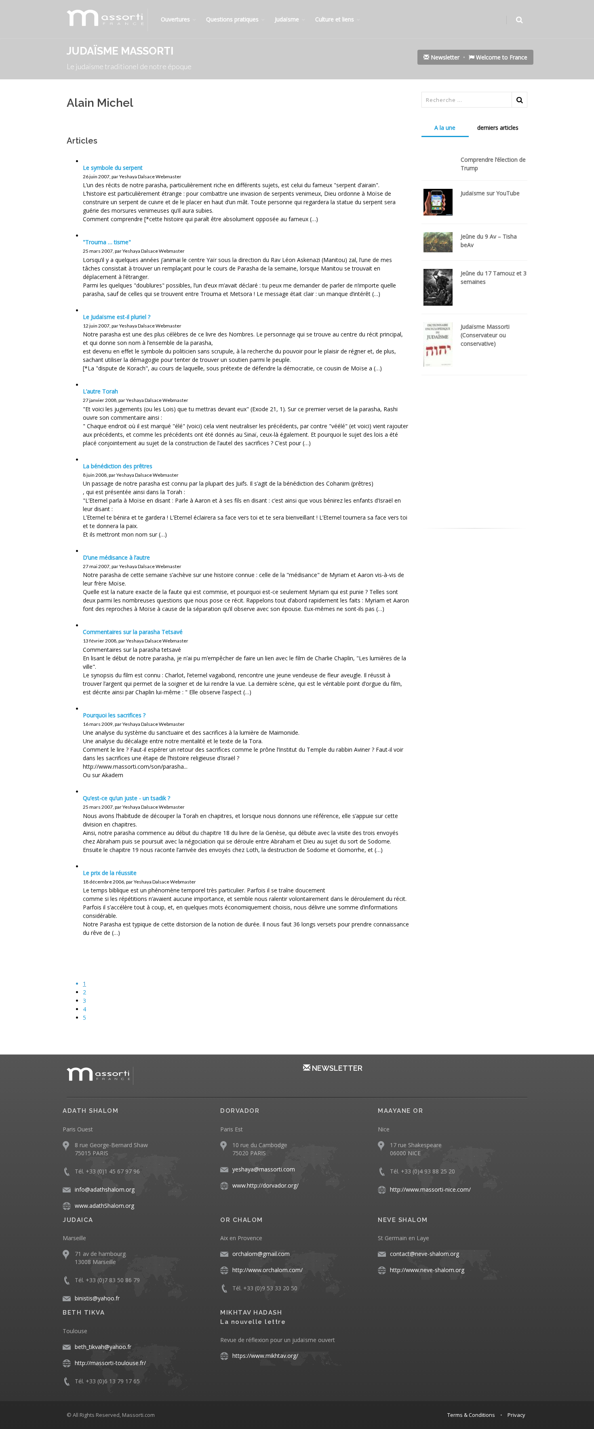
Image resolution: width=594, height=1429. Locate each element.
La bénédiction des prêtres (117, 466)
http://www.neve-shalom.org (427, 1270)
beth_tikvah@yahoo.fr (103, 1347)
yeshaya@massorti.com (263, 1169)
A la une (444, 127)
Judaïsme (287, 19)
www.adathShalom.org (104, 1205)
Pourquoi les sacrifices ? (114, 715)
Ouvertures (175, 19)
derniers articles (497, 127)
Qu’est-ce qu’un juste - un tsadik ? (126, 798)
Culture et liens (334, 19)
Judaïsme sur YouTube (490, 193)
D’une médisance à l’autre (116, 557)
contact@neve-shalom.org (424, 1254)
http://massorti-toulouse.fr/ (110, 1363)
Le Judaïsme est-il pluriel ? (116, 317)
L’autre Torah (100, 391)
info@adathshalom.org (105, 1189)
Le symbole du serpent (113, 167)
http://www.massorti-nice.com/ (430, 1189)
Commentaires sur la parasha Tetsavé (133, 632)
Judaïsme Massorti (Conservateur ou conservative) (485, 335)
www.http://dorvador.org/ (265, 1185)
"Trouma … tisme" (107, 242)
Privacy (516, 1414)
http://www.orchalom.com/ (267, 1270)
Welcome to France (500, 57)
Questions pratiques (232, 19)
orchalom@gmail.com (261, 1254)
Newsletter (444, 57)
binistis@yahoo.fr (97, 1298)
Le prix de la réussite (110, 873)
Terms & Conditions (471, 1414)
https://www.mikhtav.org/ (265, 1355)
